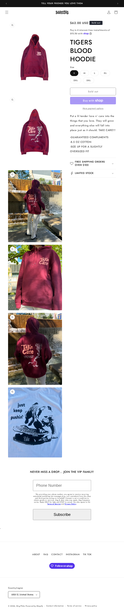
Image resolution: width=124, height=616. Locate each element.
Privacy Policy (70, 504)
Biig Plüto (20, 606)
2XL (77, 81)
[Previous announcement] (6, 3)
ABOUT (36, 554)
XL (107, 73)
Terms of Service (54, 504)
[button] (6, 12)
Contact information (55, 606)
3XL (90, 81)
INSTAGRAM (73, 554)
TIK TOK (87, 554)
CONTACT (56, 554)
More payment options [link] (93, 108)
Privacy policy (91, 606)
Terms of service (74, 606)
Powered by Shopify (34, 606)
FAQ (45, 554)
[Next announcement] (117, 3)
